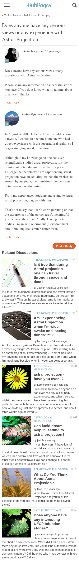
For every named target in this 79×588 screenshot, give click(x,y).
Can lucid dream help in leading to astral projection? (49, 430)
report (17, 103)
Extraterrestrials (47, 510)
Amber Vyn (29, 114)
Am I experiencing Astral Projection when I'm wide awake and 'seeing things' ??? (50, 326)
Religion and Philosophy (51, 259)
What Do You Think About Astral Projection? (50, 478)
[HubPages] (39, 5)
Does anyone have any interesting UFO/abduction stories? (50, 521)
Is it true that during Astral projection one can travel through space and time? (51, 273)
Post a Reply (64, 246)
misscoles (28, 51)
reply (8, 103)
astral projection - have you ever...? (49, 376)
